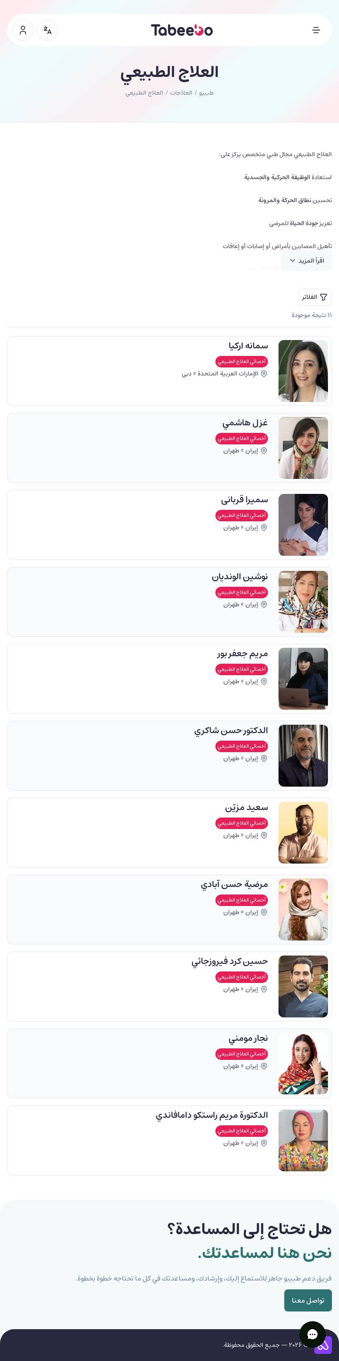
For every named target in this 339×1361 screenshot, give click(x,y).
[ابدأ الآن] (23, 30)
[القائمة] (316, 30)
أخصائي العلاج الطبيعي (242, 361)
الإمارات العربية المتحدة (228, 373)
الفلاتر (309, 297)
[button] (312, 1334)
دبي (187, 373)
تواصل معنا (308, 1300)
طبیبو (206, 92)
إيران (251, 450)
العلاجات (181, 92)
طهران (231, 450)
